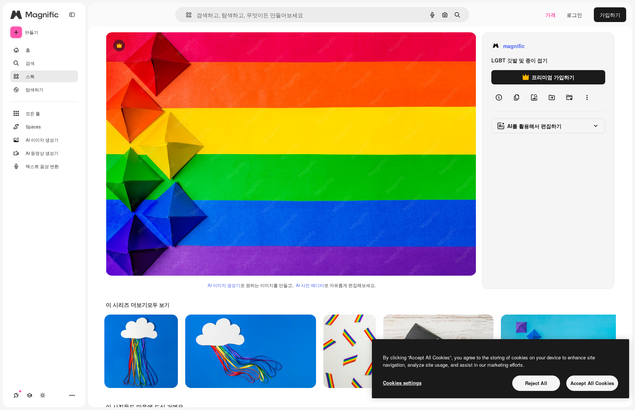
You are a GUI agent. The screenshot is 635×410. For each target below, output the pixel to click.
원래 (148, 46)
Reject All (536, 383)
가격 (550, 14)
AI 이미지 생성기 (224, 285)
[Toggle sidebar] (72, 15)
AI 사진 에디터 (310, 285)
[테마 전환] (43, 395)
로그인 (574, 14)
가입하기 (610, 14)
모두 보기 (158, 304)
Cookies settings (402, 382)
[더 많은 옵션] (587, 97)
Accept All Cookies (592, 383)
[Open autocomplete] (186, 15)
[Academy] (29, 395)
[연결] (16, 395)
